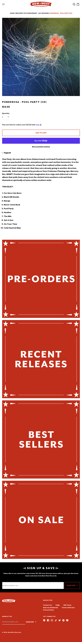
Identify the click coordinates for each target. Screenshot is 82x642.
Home (12, 13)
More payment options (41, 146)
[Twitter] (60, 620)
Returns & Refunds (50, 607)
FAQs (58, 605)
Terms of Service (68, 607)
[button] (74, 4)
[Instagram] (52, 620)
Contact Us (47, 605)
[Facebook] (48, 620)
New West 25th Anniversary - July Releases (32, 13)
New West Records (14, 632)
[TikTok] (56, 620)
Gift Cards (67, 605)
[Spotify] (63, 620)
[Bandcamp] (44, 620)
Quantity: (6, 113)
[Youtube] (67, 620)
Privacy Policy (48, 610)
